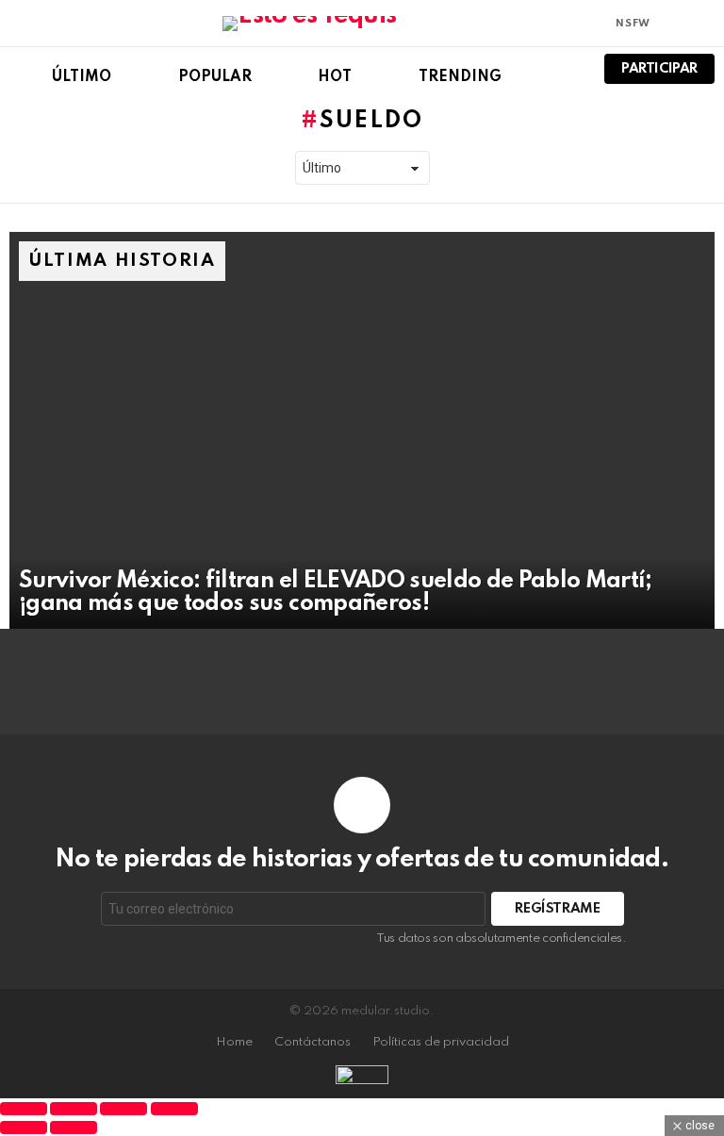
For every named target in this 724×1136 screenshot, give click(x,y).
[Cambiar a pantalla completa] (73, 1108)
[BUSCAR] (564, 69)
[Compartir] (123, 1108)
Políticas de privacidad (440, 1042)
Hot (335, 77)
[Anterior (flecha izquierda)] (23, 1127)
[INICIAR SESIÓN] (703, 23)
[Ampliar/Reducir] (23, 1108)
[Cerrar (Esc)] (174, 1108)
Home (234, 1042)
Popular (215, 77)
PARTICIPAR (659, 68)
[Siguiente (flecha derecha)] (73, 1127)
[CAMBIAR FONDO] (671, 23)
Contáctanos (312, 1042)
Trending (460, 77)
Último (81, 77)
